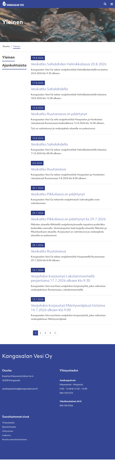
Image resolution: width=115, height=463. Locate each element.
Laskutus (6, 435)
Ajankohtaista (14, 65)
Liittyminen (7, 431)
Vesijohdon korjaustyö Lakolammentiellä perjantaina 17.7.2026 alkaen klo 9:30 (63, 278)
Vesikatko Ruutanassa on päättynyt (59, 114)
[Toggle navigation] (111, 4)
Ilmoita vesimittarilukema (14, 439)
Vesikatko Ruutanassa (48, 169)
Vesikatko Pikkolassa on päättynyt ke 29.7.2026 (68, 219)
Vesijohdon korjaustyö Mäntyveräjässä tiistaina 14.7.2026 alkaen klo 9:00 (68, 307)
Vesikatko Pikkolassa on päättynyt (58, 194)
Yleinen (8, 57)
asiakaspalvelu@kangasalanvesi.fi (20, 388)
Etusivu (6, 46)
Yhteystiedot (8, 422)
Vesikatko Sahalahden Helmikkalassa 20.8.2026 (68, 64)
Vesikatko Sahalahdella (49, 89)
